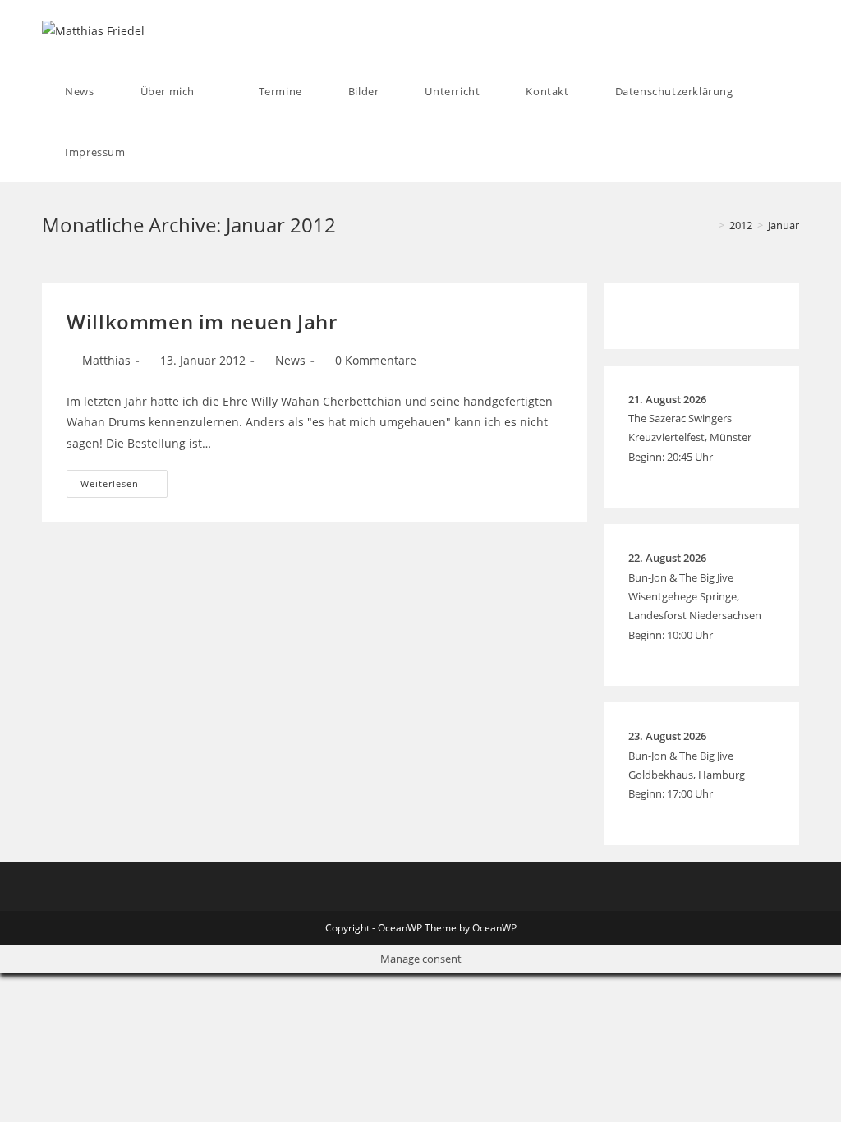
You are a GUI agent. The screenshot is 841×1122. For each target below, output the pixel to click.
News (290, 360)
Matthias (106, 360)
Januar (783, 225)
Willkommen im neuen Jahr (202, 321)
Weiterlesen (124, 487)
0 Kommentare (375, 360)
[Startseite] (709, 225)
